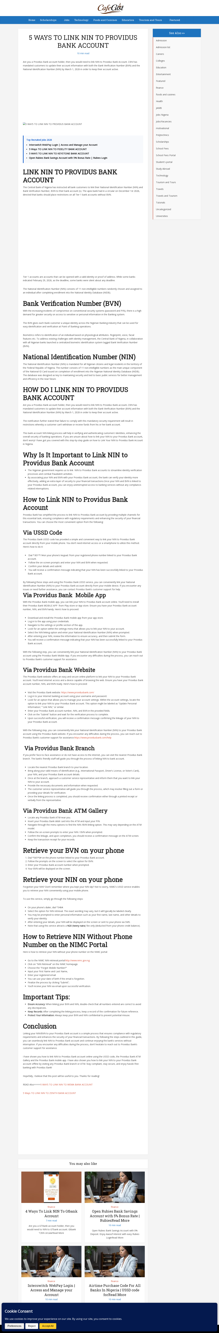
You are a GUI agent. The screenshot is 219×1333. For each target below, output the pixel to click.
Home (31, 20)
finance (51, 1206)
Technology (81, 20)
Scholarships (48, 20)
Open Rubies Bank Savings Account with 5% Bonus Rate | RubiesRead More (115, 1216)
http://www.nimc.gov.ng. (77, 960)
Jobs (66, 20)
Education (128, 20)
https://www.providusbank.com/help (92, 737)
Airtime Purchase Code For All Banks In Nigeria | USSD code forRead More (115, 1290)
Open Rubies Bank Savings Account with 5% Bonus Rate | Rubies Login (68, 157)
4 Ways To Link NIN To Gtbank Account (51, 1213)
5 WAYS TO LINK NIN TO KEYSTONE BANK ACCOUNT (59, 153)
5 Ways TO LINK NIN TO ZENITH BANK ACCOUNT (49, 1093)
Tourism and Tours (150, 20)
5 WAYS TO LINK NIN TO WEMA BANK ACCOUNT (66, 1084)
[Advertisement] (83, 98)
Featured (174, 20)
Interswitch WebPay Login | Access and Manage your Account (63, 144)
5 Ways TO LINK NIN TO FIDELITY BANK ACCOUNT (58, 149)
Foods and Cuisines (105, 20)
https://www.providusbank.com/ (77, 692)
